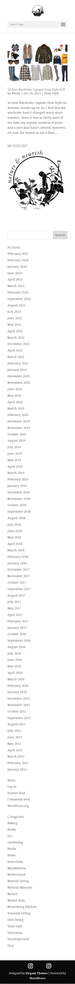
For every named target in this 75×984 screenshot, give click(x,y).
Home (12, 855)
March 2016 (16, 679)
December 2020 (19, 376)
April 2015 (15, 750)
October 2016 (17, 634)
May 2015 (14, 743)
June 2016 (15, 659)
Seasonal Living (19, 913)
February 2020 (18, 415)
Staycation (15, 932)
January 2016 (17, 692)
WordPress (37, 978)
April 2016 (15, 672)
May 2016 (14, 666)
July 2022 (14, 311)
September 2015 (19, 718)
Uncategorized (18, 939)
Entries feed (16, 793)
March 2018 (16, 550)
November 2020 (19, 382)
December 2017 (19, 569)
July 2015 (14, 730)
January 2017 (17, 627)
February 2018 (18, 556)
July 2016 (14, 653)
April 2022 (15, 331)
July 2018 (14, 524)
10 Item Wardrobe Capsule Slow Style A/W (36, 89)
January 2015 (17, 769)
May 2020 (14, 395)
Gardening (15, 842)
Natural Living (18, 881)
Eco (10, 836)
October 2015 (17, 711)
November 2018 (19, 498)
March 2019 (16, 473)
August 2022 (16, 305)
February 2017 (18, 621)
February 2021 (18, 363)
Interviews (15, 861)
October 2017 (17, 582)
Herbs (12, 848)
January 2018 (17, 563)
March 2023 (16, 286)
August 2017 (16, 595)
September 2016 (19, 640)
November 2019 (19, 428)
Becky (16, 93)
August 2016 (16, 647)
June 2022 (15, 318)
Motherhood (16, 874)
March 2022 (16, 337)
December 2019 (19, 421)
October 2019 (17, 434)
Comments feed (19, 799)
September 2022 (19, 299)
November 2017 (19, 576)
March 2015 (16, 756)
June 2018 (15, 531)
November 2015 (19, 705)
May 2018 (14, 537)
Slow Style (51, 93)
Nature (13, 894)
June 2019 (15, 453)
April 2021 (15, 350)
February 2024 (18, 260)
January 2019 (17, 485)
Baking (13, 823)
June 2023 (15, 273)
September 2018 (19, 511)
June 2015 (15, 737)
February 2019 (18, 479)
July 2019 (14, 447)
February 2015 (18, 763)
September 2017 (19, 589)
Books (12, 829)
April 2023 (15, 279)
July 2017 (14, 601)
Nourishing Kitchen (22, 906)
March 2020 (16, 408)
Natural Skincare (20, 887)
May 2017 (14, 608)
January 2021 (17, 370)
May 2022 (14, 324)
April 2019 (15, 466)
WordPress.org (18, 806)
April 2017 (15, 614)
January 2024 (17, 266)
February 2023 (18, 292)
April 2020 (15, 402)
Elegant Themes (36, 973)
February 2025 (18, 253)
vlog (11, 945)
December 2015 (19, 698)
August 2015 (16, 724)
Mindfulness (17, 868)
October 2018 (17, 505)
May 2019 (14, 460)
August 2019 (16, 440)
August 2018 (16, 518)
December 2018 (19, 492)
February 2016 (18, 685)
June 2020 (15, 389)
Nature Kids (16, 900)
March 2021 (16, 357)
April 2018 (15, 543)
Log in (12, 786)
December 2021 (19, 344)
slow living (16, 919)
